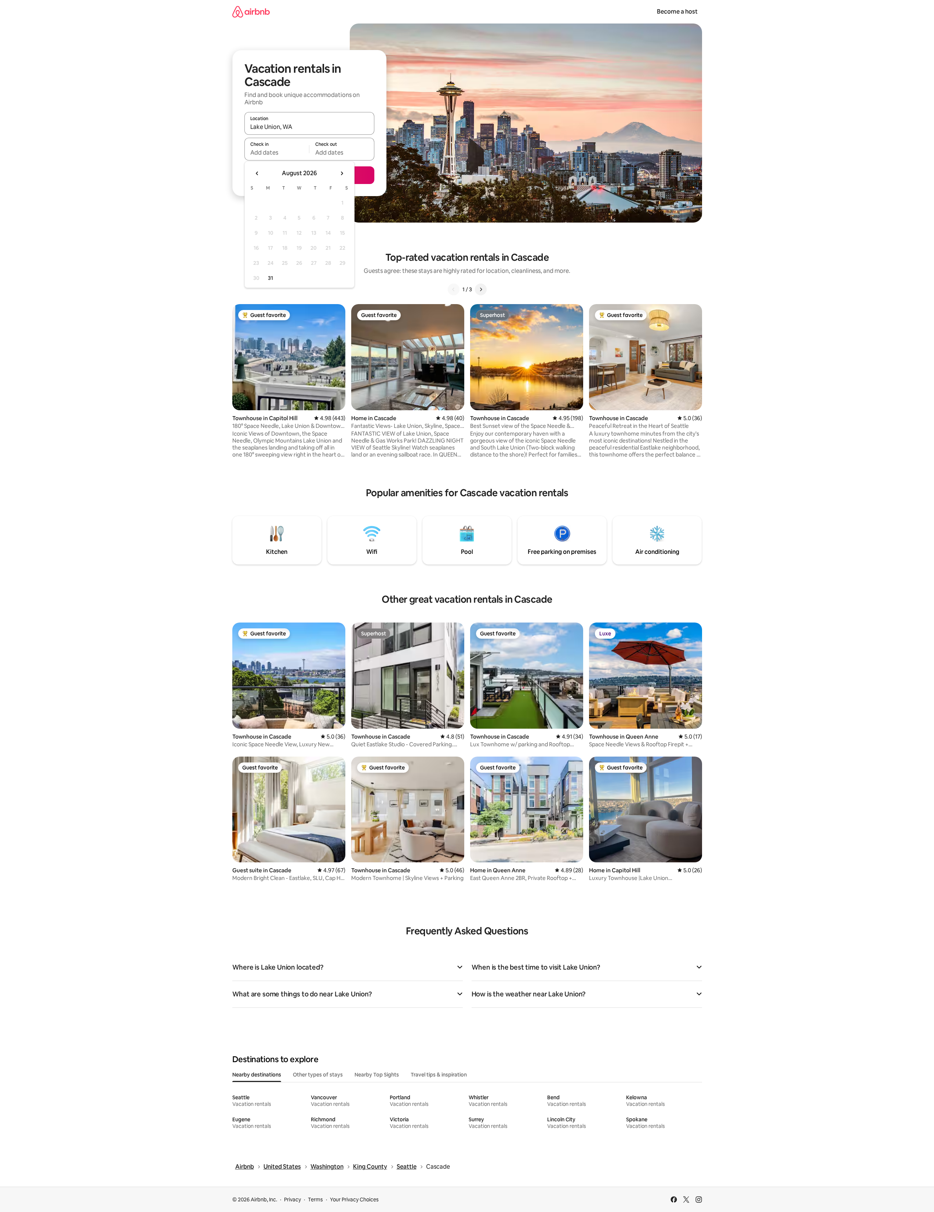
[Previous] (453, 289)
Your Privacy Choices (354, 1199)
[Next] (481, 289)
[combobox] (309, 126)
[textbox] (277, 152)
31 (270, 278)
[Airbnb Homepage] (251, 11)
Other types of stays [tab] (318, 1074)
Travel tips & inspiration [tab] (439, 1074)
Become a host (677, 11)
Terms (315, 1199)
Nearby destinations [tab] (256, 1074)
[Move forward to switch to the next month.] (341, 173)
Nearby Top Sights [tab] (377, 1074)
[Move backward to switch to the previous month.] (257, 173)
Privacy (292, 1199)
